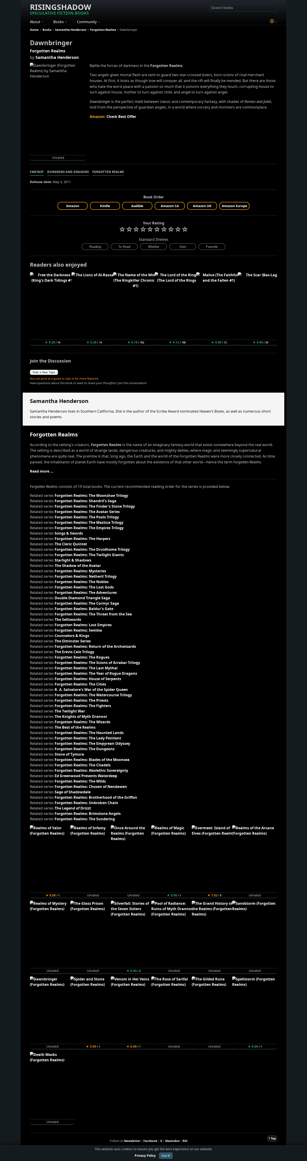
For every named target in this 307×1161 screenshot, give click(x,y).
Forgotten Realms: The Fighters (83, 705)
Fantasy (37, 172)
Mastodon (172, 1141)
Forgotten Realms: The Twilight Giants (89, 554)
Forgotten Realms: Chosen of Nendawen (91, 786)
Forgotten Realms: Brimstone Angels (88, 813)
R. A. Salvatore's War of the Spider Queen (91, 689)
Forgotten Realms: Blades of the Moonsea (92, 759)
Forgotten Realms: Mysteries (80, 570)
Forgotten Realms (47, 50)
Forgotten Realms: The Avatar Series (87, 511)
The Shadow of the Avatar (78, 565)
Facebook (150, 1141)
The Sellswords (68, 619)
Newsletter (132, 1141)
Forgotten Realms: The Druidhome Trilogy (92, 549)
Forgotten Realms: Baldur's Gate (84, 608)
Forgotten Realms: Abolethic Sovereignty (91, 770)
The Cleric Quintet (71, 544)
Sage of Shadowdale (73, 791)
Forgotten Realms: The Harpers (82, 538)
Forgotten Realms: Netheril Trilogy (86, 576)
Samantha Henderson (57, 57)
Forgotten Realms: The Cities (80, 684)
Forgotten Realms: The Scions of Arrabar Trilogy (97, 662)
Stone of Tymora (69, 754)
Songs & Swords (69, 533)
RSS (184, 1141)
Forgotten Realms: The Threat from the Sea (93, 614)
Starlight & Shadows (73, 560)
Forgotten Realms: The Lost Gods (84, 587)
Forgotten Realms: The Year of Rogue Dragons (96, 673)
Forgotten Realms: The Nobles (82, 581)
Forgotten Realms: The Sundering (85, 818)
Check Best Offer (121, 116)
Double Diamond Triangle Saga (82, 597)
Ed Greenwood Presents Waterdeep (86, 775)
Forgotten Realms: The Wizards (82, 721)
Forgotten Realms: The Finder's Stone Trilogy (95, 506)
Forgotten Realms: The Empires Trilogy (89, 527)
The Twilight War (70, 711)
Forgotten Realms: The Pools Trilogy (87, 517)
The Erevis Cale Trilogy (74, 651)
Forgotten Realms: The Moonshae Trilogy (91, 495)
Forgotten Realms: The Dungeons (85, 748)
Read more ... (41, 471)
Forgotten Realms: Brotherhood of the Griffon (96, 797)
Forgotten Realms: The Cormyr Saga (87, 603)
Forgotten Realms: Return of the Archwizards (95, 646)
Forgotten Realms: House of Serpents (88, 678)
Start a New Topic (44, 372)
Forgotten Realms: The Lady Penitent (88, 738)
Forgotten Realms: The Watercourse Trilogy (93, 694)
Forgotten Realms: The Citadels (83, 765)
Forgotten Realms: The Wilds (80, 781)
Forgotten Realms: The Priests (81, 700)
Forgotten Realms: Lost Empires (83, 624)
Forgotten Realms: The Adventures (86, 592)
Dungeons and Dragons (68, 172)
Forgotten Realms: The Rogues (82, 657)
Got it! (166, 1155)
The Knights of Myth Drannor (81, 716)
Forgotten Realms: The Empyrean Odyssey (92, 743)
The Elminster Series (73, 641)
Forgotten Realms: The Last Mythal (86, 668)
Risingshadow (60, 9)
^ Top (272, 1138)
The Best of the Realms (75, 727)
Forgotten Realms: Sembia (78, 630)
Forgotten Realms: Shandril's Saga (85, 500)
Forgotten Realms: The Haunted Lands (89, 732)
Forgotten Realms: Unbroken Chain (86, 802)
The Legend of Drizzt (73, 808)
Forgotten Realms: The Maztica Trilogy (89, 522)
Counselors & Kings (72, 635)
